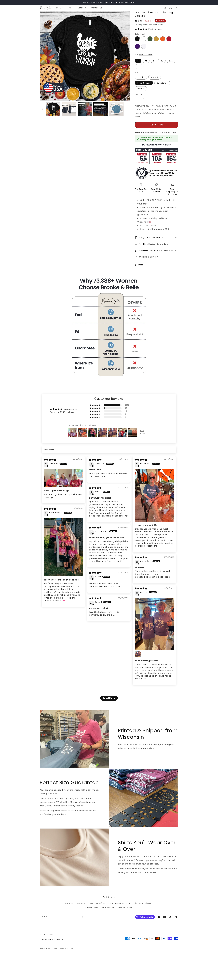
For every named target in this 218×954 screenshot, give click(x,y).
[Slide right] (127, 109)
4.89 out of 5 (70, 409)
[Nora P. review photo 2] (138, 654)
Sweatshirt (162, 83)
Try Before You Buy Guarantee (109, 903)
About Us (69, 903)
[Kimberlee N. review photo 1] (63, 547)
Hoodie (141, 88)
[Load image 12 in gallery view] (116, 109)
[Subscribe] (82, 917)
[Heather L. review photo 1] (154, 495)
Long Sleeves (144, 83)
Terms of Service (124, 907)
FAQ (91, 903)
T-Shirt (141, 77)
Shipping (139, 25)
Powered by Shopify (65, 948)
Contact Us (81, 903)
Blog (128, 903)
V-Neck (154, 77)
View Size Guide (145, 54)
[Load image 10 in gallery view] (84, 109)
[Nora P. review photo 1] (154, 624)
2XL (171, 61)
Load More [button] (109, 698)
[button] (60, 7)
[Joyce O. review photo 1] (63, 478)
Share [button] (140, 265)
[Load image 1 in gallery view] (53, 109)
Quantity (138, 94)
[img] (50, 459)
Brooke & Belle (51, 948)
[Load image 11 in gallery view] (100, 109)
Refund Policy (107, 907)
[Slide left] (42, 109)
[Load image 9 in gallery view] (69, 109)
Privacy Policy (92, 907)
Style (137, 72)
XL (162, 61)
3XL (139, 66)
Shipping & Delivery (142, 903)
